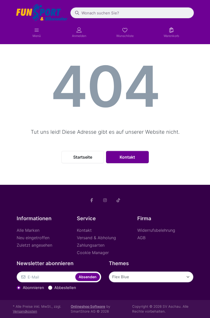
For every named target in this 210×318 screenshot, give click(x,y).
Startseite (82, 157)
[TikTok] (118, 200)
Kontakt (127, 157)
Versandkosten (25, 311)
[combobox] (132, 12)
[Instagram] (105, 200)
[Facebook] (92, 200)
